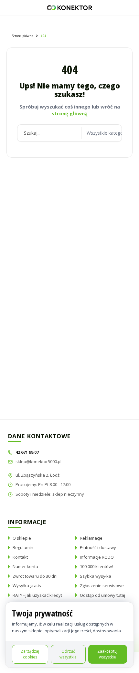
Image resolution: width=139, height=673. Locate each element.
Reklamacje (91, 538)
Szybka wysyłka (95, 576)
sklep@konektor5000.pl (38, 461)
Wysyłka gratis (27, 585)
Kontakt (20, 557)
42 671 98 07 (28, 452)
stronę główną (70, 113)
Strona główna (22, 36)
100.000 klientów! (96, 566)
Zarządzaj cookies (30, 654)
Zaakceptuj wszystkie (107, 654)
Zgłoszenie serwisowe (102, 585)
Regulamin (23, 547)
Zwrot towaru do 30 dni (35, 576)
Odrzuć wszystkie (68, 654)
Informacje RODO (97, 557)
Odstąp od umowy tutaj (102, 595)
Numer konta (25, 566)
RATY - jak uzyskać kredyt (37, 595)
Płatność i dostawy (98, 547)
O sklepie (22, 538)
